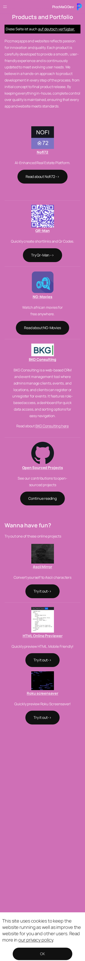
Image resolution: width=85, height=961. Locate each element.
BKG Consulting (42, 359)
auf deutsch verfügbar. (56, 28)
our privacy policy (35, 940)
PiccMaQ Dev (63, 6)
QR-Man (42, 230)
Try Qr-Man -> (42, 255)
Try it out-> (42, 591)
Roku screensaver (42, 693)
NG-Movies (42, 296)
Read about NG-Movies (42, 327)
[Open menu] (5, 7)
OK (42, 953)
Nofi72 (42, 152)
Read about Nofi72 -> (42, 176)
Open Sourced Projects (42, 467)
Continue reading (42, 498)
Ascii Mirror (42, 566)
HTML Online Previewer (43, 635)
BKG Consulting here (52, 425)
